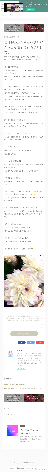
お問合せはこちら (24, 334)
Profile (12, 15)
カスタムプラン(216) (32, 316)
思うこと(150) (14, 320)
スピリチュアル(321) (21, 316)
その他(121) (22, 320)
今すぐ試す (30, 9)
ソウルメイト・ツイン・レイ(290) (29, 318)
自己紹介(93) (29, 320)
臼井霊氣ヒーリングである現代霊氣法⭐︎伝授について (22, 388)
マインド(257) (36, 320)
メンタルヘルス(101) (9, 316)
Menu (20, 15)
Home (4, 15)
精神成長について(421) (14, 318)
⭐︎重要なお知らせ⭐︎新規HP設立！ (15, 384)
